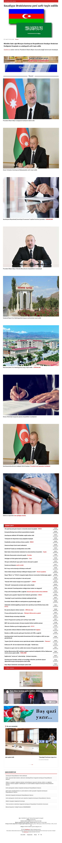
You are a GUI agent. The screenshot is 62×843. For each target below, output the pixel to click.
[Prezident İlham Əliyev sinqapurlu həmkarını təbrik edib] (31, 98)
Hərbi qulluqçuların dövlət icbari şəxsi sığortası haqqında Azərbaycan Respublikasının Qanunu (28, 798)
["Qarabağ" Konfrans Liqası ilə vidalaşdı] (31, 741)
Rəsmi (16, 39)
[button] (55, 747)
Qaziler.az (7, 50)
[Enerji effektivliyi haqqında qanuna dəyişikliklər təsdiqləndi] (31, 395)
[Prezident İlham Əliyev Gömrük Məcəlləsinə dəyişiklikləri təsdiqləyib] (31, 247)
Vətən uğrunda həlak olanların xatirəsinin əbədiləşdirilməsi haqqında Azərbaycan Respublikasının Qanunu (29, 778)
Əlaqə (35, 834)
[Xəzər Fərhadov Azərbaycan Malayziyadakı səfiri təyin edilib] (31, 148)
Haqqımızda (29, 834)
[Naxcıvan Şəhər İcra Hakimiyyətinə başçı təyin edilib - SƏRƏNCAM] (31, 345)
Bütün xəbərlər (10, 668)
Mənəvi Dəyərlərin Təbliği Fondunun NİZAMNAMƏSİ (18, 807)
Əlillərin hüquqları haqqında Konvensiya (15, 801)
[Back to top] (58, 839)
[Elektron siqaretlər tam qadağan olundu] (31, 493)
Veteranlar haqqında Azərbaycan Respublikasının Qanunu (19, 795)
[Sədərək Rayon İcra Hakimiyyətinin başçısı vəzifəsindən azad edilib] (31, 296)
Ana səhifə (23, 834)
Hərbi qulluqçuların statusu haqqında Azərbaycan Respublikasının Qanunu (23, 787)
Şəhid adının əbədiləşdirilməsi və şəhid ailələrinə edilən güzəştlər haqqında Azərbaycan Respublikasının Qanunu (26, 791)
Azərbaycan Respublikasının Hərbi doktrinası (16, 775)
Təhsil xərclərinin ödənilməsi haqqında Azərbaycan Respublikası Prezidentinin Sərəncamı (27, 804)
